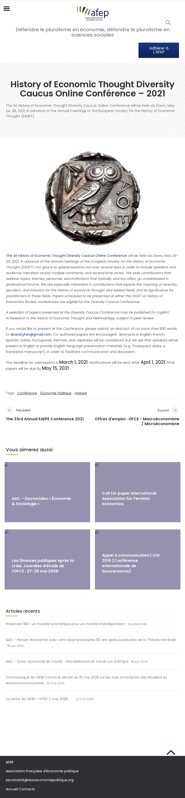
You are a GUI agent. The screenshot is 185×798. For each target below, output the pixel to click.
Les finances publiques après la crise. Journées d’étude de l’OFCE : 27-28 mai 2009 (43, 566)
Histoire (80, 393)
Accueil (12, 789)
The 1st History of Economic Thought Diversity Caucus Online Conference (66, 255)
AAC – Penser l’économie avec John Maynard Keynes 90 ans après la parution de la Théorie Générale (91, 639)
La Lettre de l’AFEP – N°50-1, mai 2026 (39, 699)
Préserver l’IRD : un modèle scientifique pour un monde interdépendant (65, 624)
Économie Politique (55, 393)
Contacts (27, 789)
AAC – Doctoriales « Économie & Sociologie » (41, 501)
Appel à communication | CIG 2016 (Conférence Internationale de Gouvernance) (131, 563)
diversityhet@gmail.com (31, 334)
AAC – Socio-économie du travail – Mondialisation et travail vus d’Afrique (67, 661)
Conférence (27, 393)
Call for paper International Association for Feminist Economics (129, 498)
